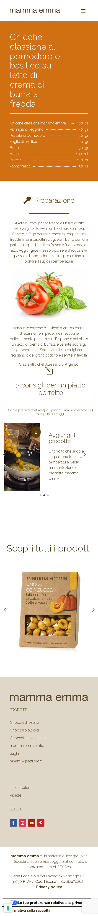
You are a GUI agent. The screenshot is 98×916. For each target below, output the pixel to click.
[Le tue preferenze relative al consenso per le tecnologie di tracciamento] (8, 908)
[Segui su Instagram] (22, 823)
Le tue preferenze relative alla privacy (51, 902)
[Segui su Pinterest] (40, 823)
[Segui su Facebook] (13, 823)
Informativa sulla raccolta (28, 910)
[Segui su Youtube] (31, 823)
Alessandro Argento (61, 364)
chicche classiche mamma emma (57, 328)
